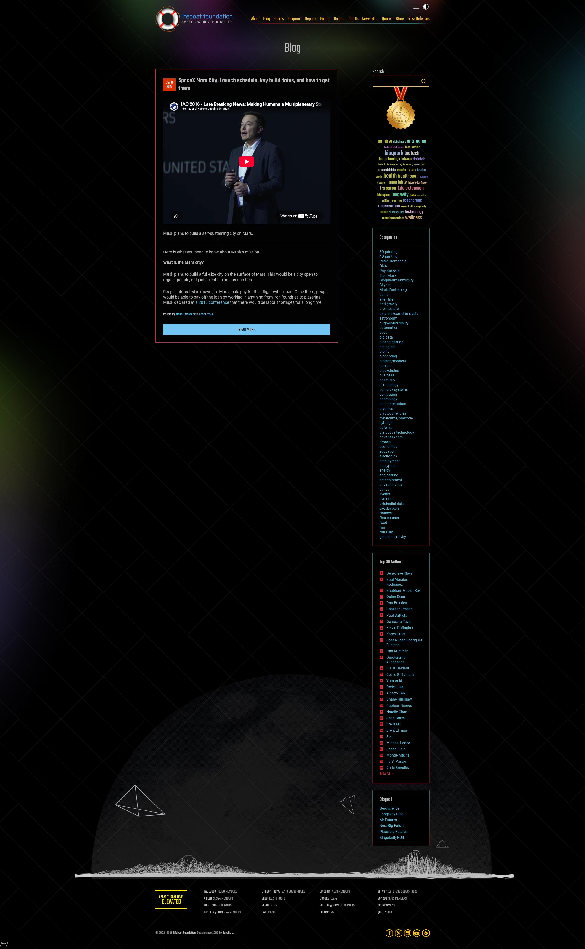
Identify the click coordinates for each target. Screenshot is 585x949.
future (411, 170)
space (384, 212)
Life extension (411, 188)
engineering (389, 475)
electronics (388, 456)
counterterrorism (393, 404)
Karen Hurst (395, 634)
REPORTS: (267, 906)
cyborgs (386, 423)
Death (423, 165)
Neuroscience (422, 196)
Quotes (387, 19)
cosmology (388, 399)
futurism (421, 170)
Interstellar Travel (417, 183)
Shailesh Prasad (399, 609)
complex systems (394, 389)
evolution (387, 499)
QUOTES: (382, 912)
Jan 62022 (169, 85)
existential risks (387, 170)
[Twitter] (398, 933)
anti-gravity (389, 304)
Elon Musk (388, 275)
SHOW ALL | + (387, 774)
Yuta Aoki (394, 681)
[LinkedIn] (407, 933)
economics (388, 446)
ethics (384, 489)
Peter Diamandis (393, 261)
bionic (384, 351)
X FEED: (208, 899)
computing (388, 394)
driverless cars (391, 437)
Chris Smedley (398, 767)
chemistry (387, 380)
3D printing (388, 252)
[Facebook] (389, 933)
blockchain (419, 159)
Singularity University (397, 280)
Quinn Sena (395, 596)
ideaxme (381, 183)
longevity (400, 195)
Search (423, 81)
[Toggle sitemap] (416, 7)
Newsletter (370, 19)
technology (414, 212)
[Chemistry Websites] (401, 109)
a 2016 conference (212, 302)
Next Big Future (392, 826)
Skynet (385, 285)
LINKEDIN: (325, 892)
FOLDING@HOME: (330, 906)
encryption (388, 466)
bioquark (394, 153)
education (388, 451)
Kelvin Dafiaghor (399, 628)
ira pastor (388, 188)
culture (417, 165)
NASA (413, 195)
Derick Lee (394, 687)
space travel (206, 314)
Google (379, 177)
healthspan (408, 176)
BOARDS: (383, 899)
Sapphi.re (228, 933)
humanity (424, 177)
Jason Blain (396, 749)
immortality (396, 182)
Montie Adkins (398, 755)
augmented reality (394, 323)
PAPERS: (267, 912)
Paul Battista (396, 615)
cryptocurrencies (393, 413)
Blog (266, 19)
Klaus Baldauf (397, 668)
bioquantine (412, 147)
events (385, 494)
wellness (413, 218)
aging (383, 141)
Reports (310, 19)
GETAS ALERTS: (386, 892)
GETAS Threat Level (171, 900)
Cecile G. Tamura (400, 674)
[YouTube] (416, 933)
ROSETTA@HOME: (214, 912)
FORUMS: (325, 912)
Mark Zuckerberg (393, 290)
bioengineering (391, 342)
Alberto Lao (395, 693)
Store (400, 19)
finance (386, 513)
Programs (294, 19)
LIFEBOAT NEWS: (271, 892)
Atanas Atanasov (186, 314)
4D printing (388, 256)
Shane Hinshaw (399, 699)
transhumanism (393, 218)
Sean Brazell (396, 718)
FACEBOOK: (210, 892)
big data (386, 337)
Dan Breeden (396, 603)
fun (382, 527)
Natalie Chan (396, 712)
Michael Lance (398, 743)
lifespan (383, 194)
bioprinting (388, 356)
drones (385, 442)
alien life (386, 299)
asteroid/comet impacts (399, 313)
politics (385, 201)
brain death (383, 164)
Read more (246, 330)
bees (383, 332)
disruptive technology (397, 432)
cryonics (386, 408)
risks (412, 206)
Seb (389, 737)
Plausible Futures (393, 831)
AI (390, 142)
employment (390, 461)
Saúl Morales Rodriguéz (397, 581)
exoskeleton (389, 508)
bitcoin (406, 159)
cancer (394, 165)
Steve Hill (394, 724)
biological (387, 347)
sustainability (396, 212)
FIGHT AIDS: (211, 906)
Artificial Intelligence (394, 147)
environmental (391, 484)
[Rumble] (426, 933)
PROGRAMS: (384, 906)
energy (385, 470)
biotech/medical (393, 361)
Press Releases (418, 19)
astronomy (388, 318)
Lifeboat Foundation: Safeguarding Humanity (194, 19)
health (390, 176)
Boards (279, 19)
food (383, 522)
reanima (396, 200)
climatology (389, 385)
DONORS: (325, 899)
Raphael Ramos (399, 706)
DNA (383, 266)
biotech (412, 153)
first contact (389, 518)
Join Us (353, 19)
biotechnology (389, 159)
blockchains (389, 370)
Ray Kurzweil (390, 271)
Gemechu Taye (398, 621)
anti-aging (416, 141)
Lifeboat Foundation (184, 933)
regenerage (412, 200)
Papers (325, 19)
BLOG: (265, 899)
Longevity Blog (392, 814)
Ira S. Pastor (396, 761)
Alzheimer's (399, 142)
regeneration (389, 206)
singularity (421, 206)
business (387, 375)
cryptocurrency (406, 164)
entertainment (391, 480)
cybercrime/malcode (396, 418)
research (405, 206)
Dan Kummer (397, 651)
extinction (401, 170)
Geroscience (389, 808)
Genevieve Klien (399, 573)
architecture (389, 309)
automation (389, 327)
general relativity (393, 537)
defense (386, 427)
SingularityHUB (392, 837)
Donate (339, 19)
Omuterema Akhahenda (395, 659)
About (255, 19)
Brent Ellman (396, 730)
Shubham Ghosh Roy (403, 590)
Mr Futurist (388, 820)
